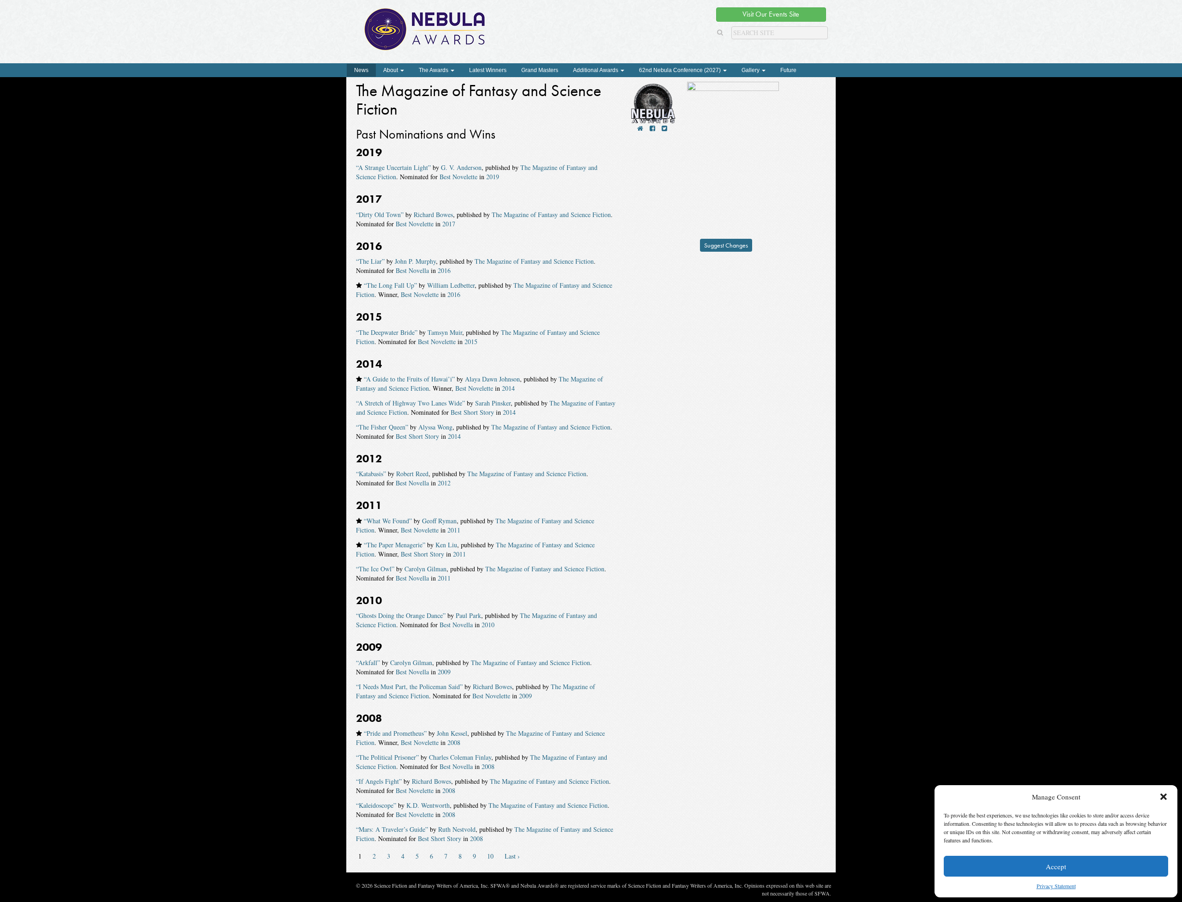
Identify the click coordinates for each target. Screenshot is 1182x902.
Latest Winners (488, 70)
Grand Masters (539, 70)
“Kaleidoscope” (376, 805)
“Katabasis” (371, 473)
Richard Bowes (433, 214)
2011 (453, 530)
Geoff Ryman (439, 520)
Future (788, 70)
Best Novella (412, 270)
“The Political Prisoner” (387, 757)
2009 (444, 671)
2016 (444, 270)
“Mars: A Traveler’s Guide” (392, 829)
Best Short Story (472, 412)
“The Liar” (370, 261)
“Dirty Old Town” (380, 214)
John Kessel (452, 733)
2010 (488, 624)
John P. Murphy (415, 261)
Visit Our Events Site (770, 14)
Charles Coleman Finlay (460, 757)
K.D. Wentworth (428, 805)
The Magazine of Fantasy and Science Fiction (551, 214)
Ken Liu (446, 544)
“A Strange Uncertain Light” (393, 167)
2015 (470, 341)
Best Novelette (458, 176)
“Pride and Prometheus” (395, 733)
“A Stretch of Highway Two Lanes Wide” (410, 403)
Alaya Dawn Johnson (492, 379)
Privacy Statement (1056, 886)
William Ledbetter (451, 285)
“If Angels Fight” (379, 781)
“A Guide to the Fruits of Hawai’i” (409, 379)
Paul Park (468, 615)
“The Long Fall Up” (390, 285)
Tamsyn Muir (445, 332)
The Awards (434, 70)
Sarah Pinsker (493, 403)
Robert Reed (412, 473)
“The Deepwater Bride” (386, 332)
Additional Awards (596, 70)
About (391, 70)
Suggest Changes (726, 245)
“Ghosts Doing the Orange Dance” (401, 615)
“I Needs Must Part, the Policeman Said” (409, 686)
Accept (1056, 866)
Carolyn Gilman (425, 568)
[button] (1163, 796)
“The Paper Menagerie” (394, 544)
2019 (492, 176)
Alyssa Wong (435, 427)
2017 (448, 223)
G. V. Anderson (461, 167)
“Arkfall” (368, 662)
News (361, 70)
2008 (453, 742)
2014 (508, 388)
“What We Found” (388, 520)
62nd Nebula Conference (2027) (680, 70)
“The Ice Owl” (375, 568)
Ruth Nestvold (457, 829)
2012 (444, 482)
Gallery (751, 70)
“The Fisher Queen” (382, 427)
